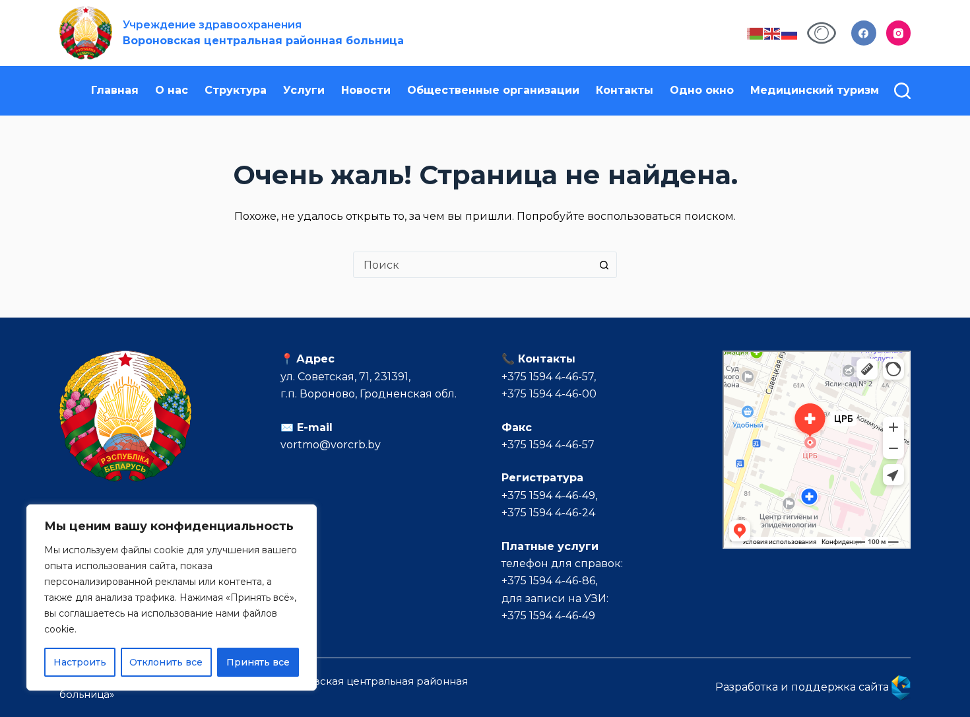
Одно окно (702, 90)
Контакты (624, 90)
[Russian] (789, 32)
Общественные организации (493, 90)
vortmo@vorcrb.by (330, 444)
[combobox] (472, 265)
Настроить (79, 662)
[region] (171, 597)
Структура (236, 90)
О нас (171, 90)
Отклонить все (166, 662)
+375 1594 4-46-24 (548, 512)
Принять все (258, 662)
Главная (115, 90)
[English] (772, 32)
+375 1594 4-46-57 (547, 376)
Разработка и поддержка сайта (803, 687)
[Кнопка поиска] (603, 264)
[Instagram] (898, 33)
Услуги (304, 90)
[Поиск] (902, 91)
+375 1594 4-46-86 (548, 580)
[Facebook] (863, 33)
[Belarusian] (755, 32)
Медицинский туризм (814, 90)
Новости (366, 90)
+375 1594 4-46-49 (548, 495)
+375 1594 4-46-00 (549, 394)
